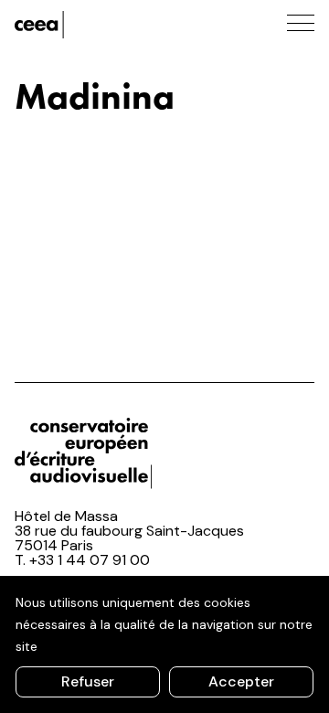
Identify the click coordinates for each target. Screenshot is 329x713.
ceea (97, 24)
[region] (164, 644)
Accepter (241, 681)
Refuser (87, 681)
